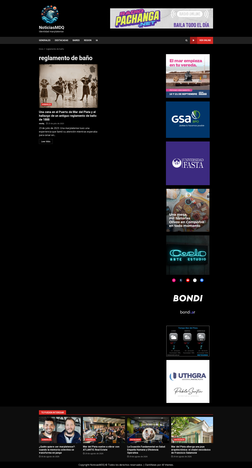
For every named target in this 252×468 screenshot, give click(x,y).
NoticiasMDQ (51, 27)
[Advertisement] (161, 18)
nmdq (41, 123)
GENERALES (44, 40)
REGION (87, 40)
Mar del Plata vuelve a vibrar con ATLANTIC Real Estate (104, 430)
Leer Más (45, 141)
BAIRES (76, 40)
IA (97, 40)
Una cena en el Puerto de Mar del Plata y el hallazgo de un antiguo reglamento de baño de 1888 (68, 86)
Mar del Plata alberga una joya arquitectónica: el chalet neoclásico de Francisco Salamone (192, 430)
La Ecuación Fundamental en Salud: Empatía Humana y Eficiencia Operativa (148, 430)
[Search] (186, 40)
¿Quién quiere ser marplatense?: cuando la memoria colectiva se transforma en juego (60, 430)
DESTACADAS (61, 40)
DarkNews (151, 464)
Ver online (205, 40)
